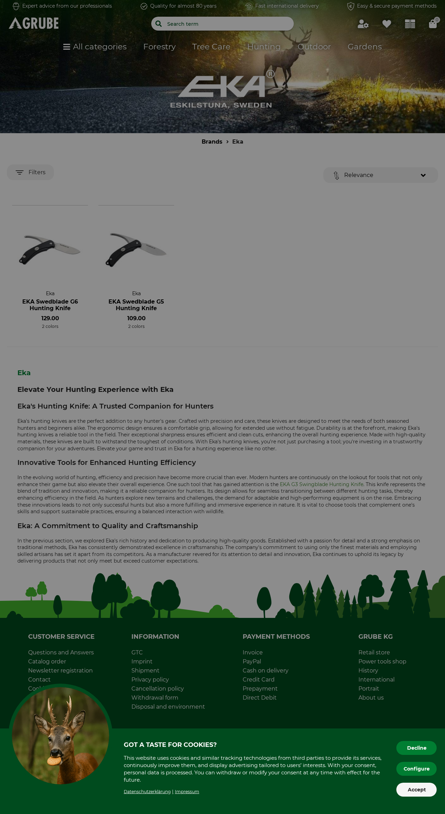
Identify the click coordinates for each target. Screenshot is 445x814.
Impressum (187, 791)
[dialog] (222, 407)
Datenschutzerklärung (147, 791)
